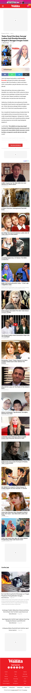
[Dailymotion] (22, 667)
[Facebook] (9, 667)
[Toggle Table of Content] (25, 69)
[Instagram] (11, 667)
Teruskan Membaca (15, 145)
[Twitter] (14, 667)
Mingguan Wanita (5, 33)
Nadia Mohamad (5, 597)
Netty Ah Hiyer (6, 42)
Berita (12, 33)
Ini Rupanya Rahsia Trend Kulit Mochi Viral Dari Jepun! (15, 628)
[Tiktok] (17, 667)
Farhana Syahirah (13, 630)
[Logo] (15, 6)
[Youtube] (20, 667)
